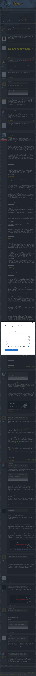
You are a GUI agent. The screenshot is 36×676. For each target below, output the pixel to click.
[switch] (29, 337)
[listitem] (18, 335)
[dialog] (18, 338)
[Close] (33, 323)
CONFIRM (11, 349)
